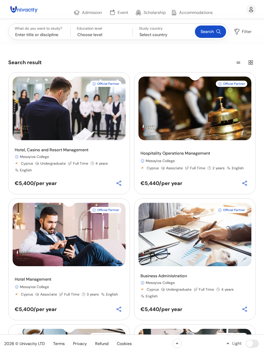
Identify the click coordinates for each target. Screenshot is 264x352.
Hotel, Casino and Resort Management (51, 150)
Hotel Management (33, 279)
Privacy (80, 343)
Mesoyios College (34, 156)
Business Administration (164, 276)
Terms (59, 343)
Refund (102, 343)
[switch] (252, 344)
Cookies (124, 343)
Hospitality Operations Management (175, 153)
